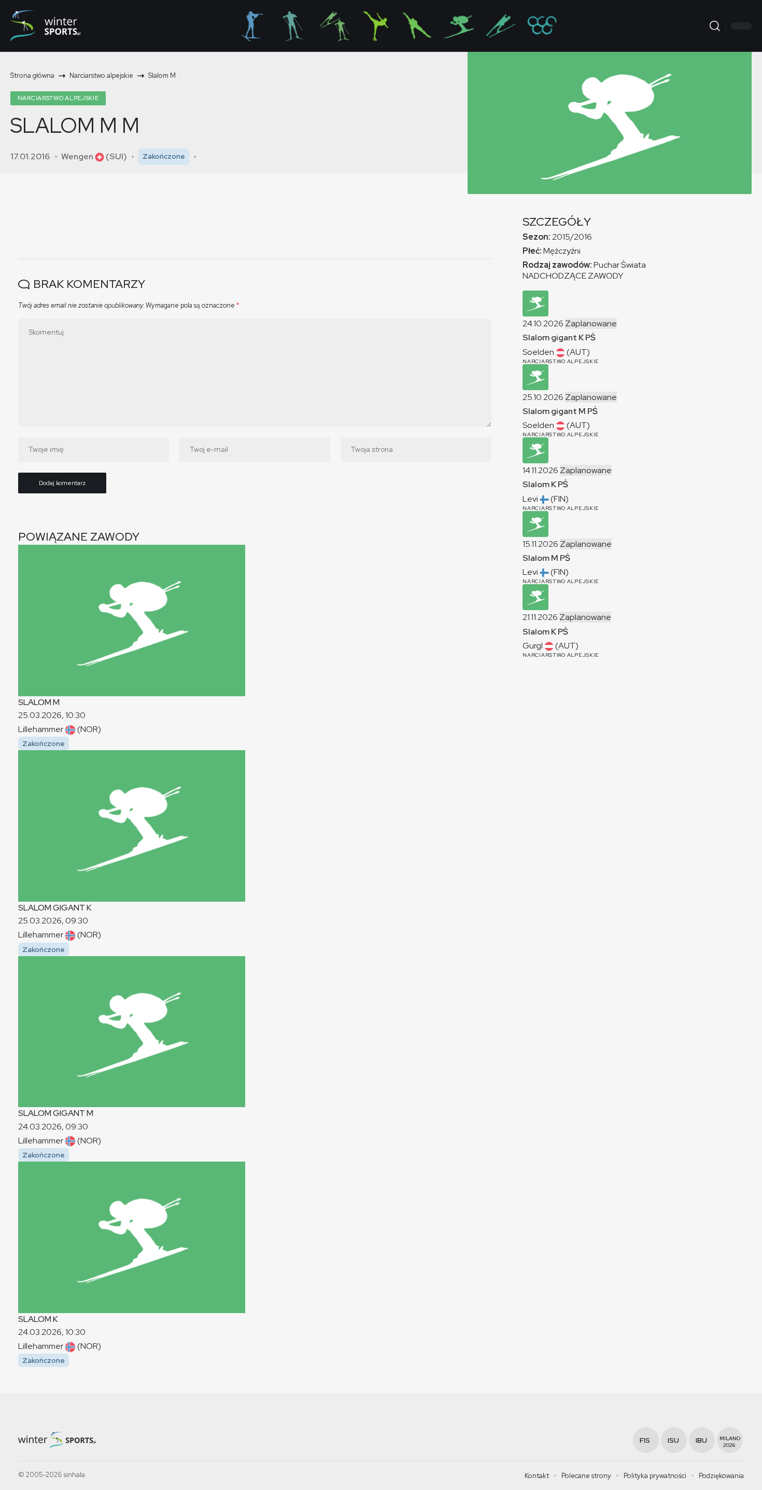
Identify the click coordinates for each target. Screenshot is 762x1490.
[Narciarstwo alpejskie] (458, 26)
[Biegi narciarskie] (293, 26)
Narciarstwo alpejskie (58, 98)
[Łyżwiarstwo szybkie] (417, 26)
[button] (715, 26)
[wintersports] (45, 26)
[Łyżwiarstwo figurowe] (376, 26)
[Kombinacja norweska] (334, 26)
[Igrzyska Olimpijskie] (541, 26)
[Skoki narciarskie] (500, 26)
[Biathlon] (251, 26)
